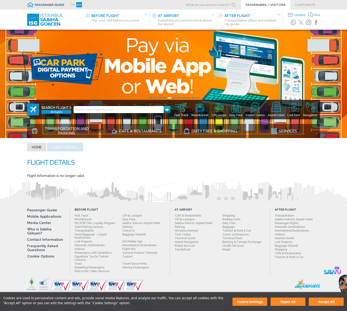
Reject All (288, 301)
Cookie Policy (142, 303)
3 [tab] (160, 97)
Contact (299, 15)
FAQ (317, 15)
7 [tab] (179, 97)
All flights (56, 111)
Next (340, 84)
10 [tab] (193, 97)
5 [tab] (169, 97)
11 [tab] (198, 97)
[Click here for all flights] (33, 109)
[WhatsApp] (293, 22)
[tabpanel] (173, 84)
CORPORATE (305, 5)
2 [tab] (155, 97)
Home (37, 147)
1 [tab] (150, 97)
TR (72, 5)
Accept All (326, 301)
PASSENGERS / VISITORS (266, 5)
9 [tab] (188, 97)
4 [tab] (165, 97)
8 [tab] (184, 97)
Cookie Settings (250, 301)
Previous (7, 84)
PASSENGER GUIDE (49, 5)
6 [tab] (174, 97)
